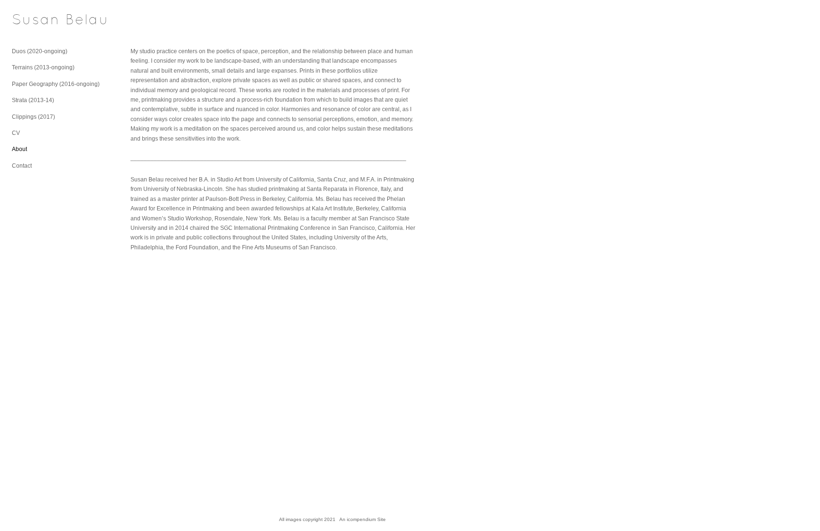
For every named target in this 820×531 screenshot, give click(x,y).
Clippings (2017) (33, 117)
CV (16, 133)
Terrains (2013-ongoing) (43, 67)
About (19, 149)
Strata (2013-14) (33, 100)
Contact (22, 165)
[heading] (35, 21)
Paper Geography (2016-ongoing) (56, 84)
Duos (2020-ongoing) (39, 51)
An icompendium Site (362, 519)
